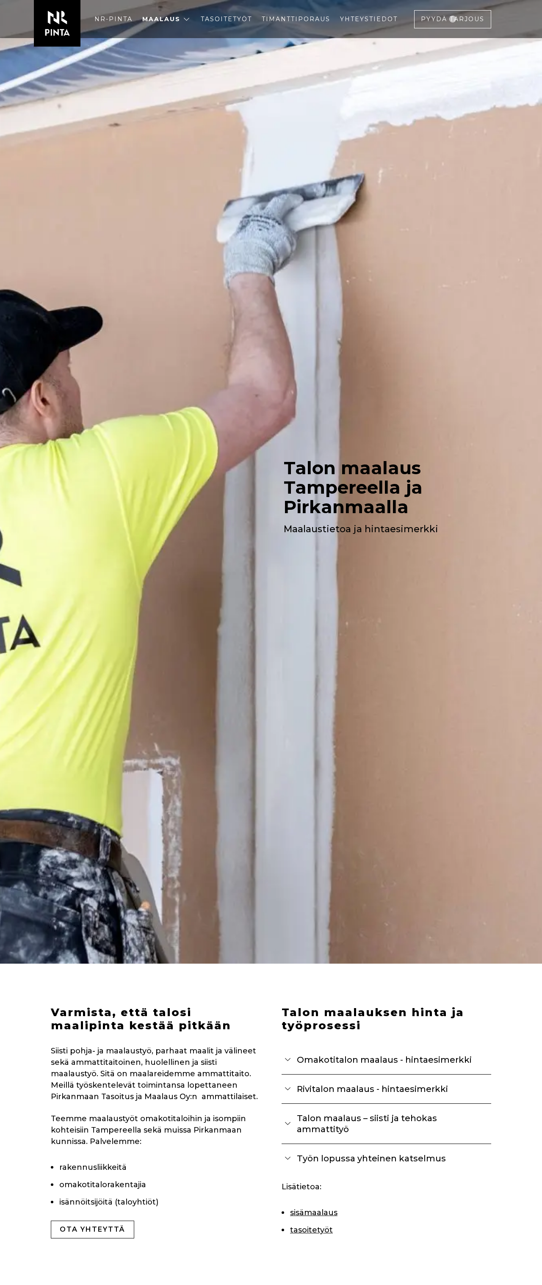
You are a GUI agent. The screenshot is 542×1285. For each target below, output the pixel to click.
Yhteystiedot (369, 19)
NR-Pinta (113, 19)
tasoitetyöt (311, 1230)
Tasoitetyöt (226, 19)
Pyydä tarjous (452, 19)
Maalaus (161, 19)
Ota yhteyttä (92, 1229)
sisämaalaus (313, 1212)
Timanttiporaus (296, 19)
